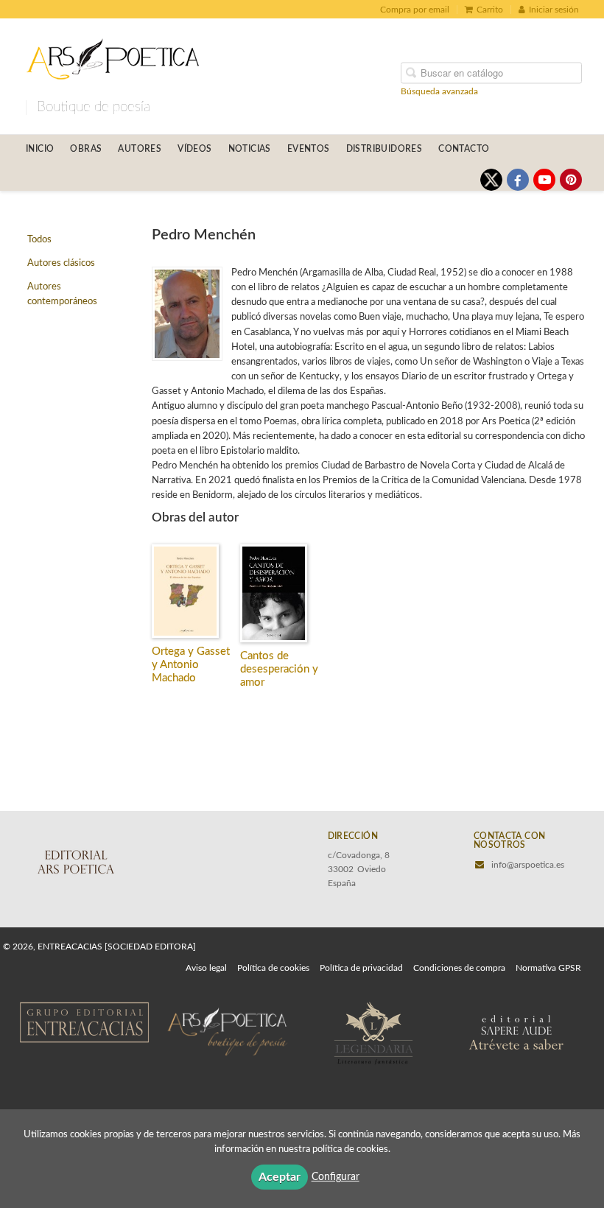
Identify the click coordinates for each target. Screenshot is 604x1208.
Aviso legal (206, 967)
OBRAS (86, 148)
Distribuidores (384, 148)
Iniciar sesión (554, 9)
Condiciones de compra (459, 967)
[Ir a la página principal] (113, 57)
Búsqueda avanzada (439, 90)
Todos (39, 240)
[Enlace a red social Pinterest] (571, 180)
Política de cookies (273, 967)
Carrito (490, 9)
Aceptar (280, 1177)
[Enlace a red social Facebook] (518, 180)
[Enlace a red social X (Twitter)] (491, 180)
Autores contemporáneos (62, 294)
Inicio (40, 148)
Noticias (249, 148)
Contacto (463, 148)
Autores (139, 148)
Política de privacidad (361, 967)
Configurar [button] (335, 1177)
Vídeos (194, 148)
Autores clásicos (61, 263)
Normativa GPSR (548, 967)
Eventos (308, 148)
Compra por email (414, 9)
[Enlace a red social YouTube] (544, 180)
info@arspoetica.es (527, 864)
